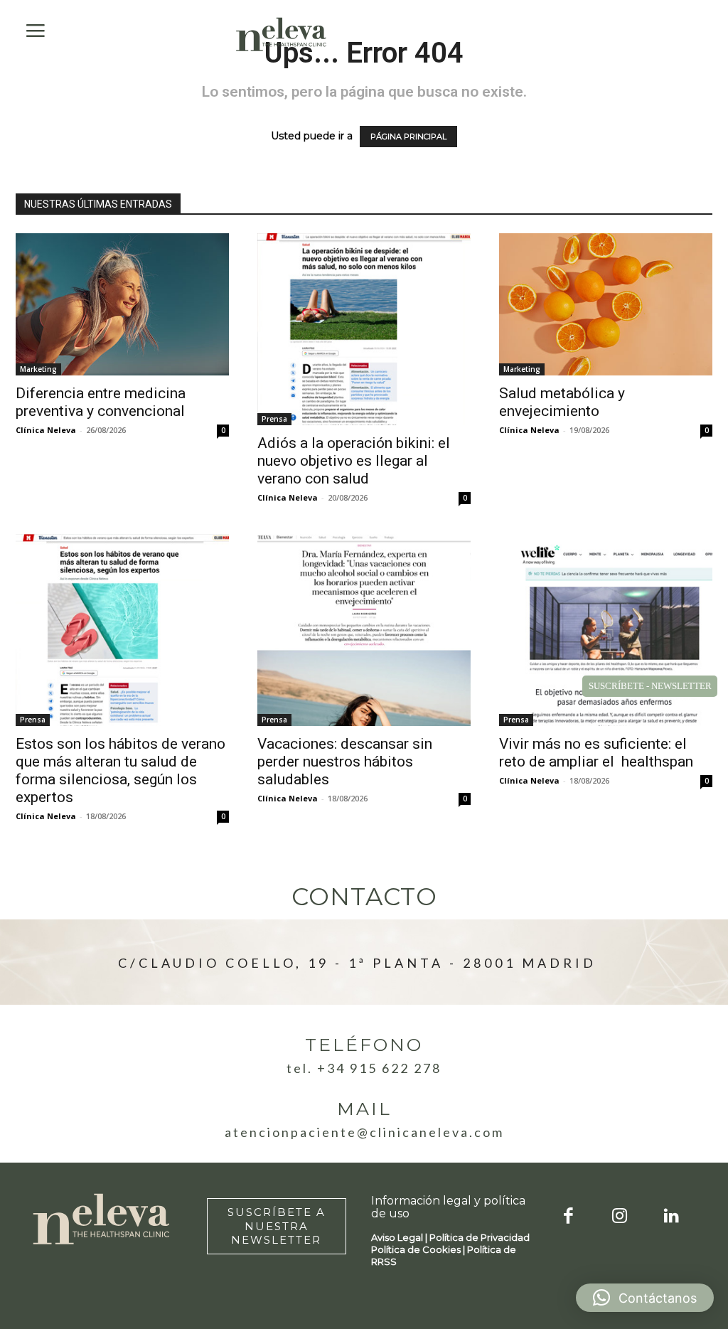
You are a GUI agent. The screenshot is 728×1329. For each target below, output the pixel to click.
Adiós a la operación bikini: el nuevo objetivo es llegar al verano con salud (353, 460)
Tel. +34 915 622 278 (364, 1068)
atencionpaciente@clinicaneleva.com (364, 1132)
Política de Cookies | (419, 1249)
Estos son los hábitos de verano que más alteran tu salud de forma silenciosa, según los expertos (120, 770)
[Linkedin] (671, 1217)
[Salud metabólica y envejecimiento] (605, 304)
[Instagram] (620, 1217)
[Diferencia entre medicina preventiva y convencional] (122, 304)
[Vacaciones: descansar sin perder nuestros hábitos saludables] (364, 630)
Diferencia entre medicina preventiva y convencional (101, 402)
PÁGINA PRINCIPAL (408, 137)
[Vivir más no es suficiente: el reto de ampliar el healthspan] (605, 630)
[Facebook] (568, 1217)
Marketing (38, 369)
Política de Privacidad (479, 1237)
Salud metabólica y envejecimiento (562, 402)
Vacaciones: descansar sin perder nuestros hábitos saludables (344, 761)
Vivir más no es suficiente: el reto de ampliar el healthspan (596, 752)
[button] (645, 1297)
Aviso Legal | (400, 1237)
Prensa (274, 419)
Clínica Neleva (46, 430)
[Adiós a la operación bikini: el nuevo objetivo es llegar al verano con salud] (364, 329)
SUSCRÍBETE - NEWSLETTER (650, 685)
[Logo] (281, 34)
